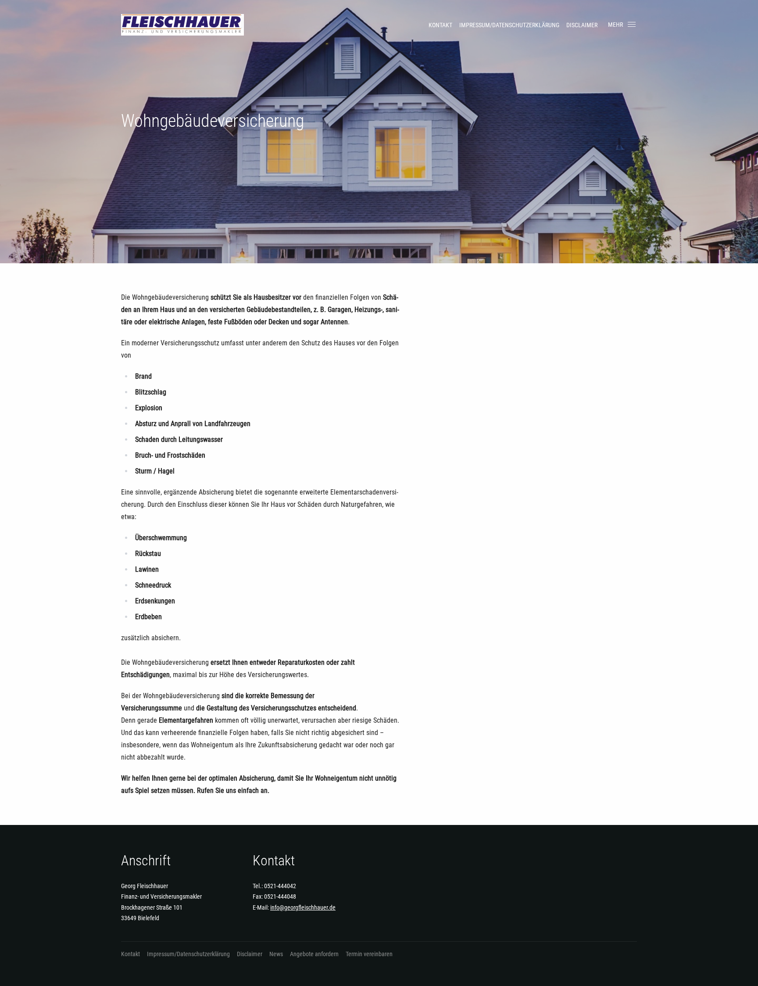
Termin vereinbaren (369, 953)
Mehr (615, 24)
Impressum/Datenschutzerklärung (509, 25)
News (276, 953)
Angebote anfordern (314, 953)
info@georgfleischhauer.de (303, 907)
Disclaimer (581, 25)
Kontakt (440, 25)
